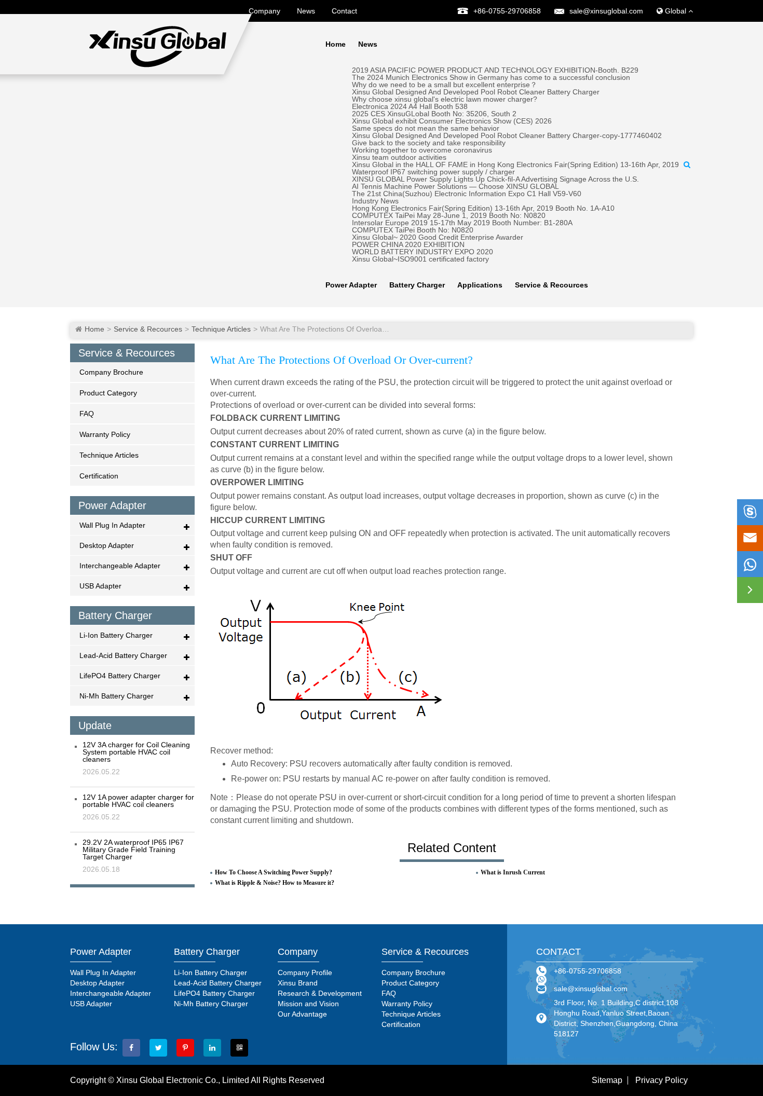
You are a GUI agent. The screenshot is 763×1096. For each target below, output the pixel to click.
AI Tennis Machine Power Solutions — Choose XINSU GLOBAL (455, 186)
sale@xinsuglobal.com (606, 11)
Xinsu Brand (298, 983)
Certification (98, 476)
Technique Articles (221, 329)
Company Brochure (111, 372)
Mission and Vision (308, 1003)
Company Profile (305, 972)
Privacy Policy (661, 1080)
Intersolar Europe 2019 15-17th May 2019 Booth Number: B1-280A (462, 222)
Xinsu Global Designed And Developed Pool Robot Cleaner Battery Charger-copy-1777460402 (507, 135)
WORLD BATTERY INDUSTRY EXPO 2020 (422, 252)
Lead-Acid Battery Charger (123, 655)
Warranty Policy (104, 434)
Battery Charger (417, 285)
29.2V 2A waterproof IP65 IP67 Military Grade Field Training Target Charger (133, 849)
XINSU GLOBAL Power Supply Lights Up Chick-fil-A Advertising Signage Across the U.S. (495, 179)
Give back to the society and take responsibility (429, 143)
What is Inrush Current (513, 872)
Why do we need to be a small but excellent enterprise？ (444, 84)
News (306, 11)
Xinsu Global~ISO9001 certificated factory (420, 259)
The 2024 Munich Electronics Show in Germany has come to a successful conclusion (491, 77)
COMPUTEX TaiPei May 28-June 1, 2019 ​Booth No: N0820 (449, 215)
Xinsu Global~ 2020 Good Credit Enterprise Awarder (437, 237)
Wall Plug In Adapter (112, 525)
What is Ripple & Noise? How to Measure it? (274, 882)
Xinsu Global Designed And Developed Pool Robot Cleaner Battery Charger (476, 92)
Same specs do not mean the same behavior (425, 128)
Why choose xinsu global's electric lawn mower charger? (444, 99)
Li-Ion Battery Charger (116, 635)
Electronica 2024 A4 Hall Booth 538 (410, 106)
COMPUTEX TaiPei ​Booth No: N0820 (412, 230)
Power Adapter (351, 285)
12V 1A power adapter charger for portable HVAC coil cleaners (138, 800)
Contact (344, 11)
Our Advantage (302, 1014)
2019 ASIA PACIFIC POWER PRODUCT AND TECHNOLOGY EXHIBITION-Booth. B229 (495, 70)
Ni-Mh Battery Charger (116, 696)
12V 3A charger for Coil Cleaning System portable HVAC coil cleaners (136, 752)
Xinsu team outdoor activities (399, 157)
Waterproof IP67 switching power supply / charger (433, 172)
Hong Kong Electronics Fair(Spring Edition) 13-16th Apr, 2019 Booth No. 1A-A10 (483, 208)
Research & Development (320, 993)
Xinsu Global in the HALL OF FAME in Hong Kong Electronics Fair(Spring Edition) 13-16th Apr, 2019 (515, 164)
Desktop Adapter (106, 545)
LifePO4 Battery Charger (119, 676)
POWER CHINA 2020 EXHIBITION (408, 244)
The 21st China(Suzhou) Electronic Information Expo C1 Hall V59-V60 (466, 193)
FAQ (86, 413)
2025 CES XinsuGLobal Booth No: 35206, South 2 (434, 113)
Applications (479, 285)
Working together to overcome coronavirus (422, 150)
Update (95, 725)
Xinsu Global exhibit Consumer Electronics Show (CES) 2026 (452, 121)
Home (335, 44)
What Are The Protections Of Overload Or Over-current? (352, 329)
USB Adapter (100, 586)
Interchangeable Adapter (119, 565)
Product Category (108, 393)
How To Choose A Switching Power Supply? (273, 872)
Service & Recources (551, 285)
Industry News (375, 201)
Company (264, 11)
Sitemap (607, 1080)
